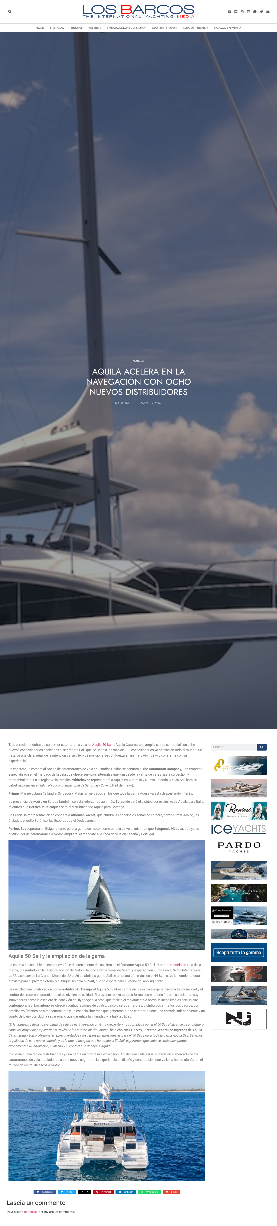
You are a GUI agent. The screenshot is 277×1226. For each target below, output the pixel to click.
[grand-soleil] (239, 1004)
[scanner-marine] (239, 796)
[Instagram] (242, 11)
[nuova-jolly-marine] (239, 1028)
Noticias (57, 28)
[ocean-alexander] (239, 924)
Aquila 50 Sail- (103, 745)
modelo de (178, 965)
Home (40, 28)
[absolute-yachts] (239, 961)
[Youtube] (229, 11)
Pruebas (76, 28)
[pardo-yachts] (239, 856)
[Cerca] (262, 747)
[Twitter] (261, 11)
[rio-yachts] (239, 773)
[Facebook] (255, 11)
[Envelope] (267, 11)
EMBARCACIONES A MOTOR (127, 28)
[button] (10, 12)
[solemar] (239, 878)
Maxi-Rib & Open (164, 28)
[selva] (239, 981)
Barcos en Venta (227, 28)
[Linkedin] (248, 11)
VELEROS (94, 28)
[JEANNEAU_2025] (239, 901)
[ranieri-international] (239, 819)
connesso (31, 1212)
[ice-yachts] (239, 833)
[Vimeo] (236, 11)
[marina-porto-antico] (239, 938)
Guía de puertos (195, 28)
